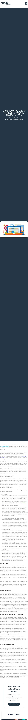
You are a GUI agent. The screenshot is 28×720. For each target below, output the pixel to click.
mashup (7, 559)
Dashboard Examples (12, 119)
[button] (26, 3)
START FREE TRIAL (14, 704)
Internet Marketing (19, 119)
